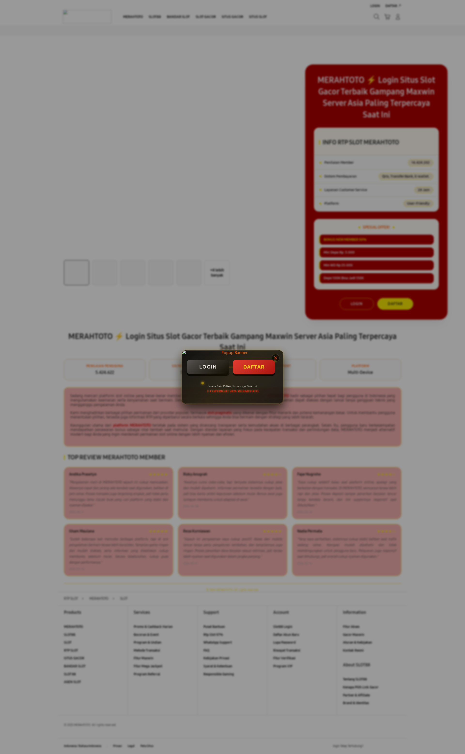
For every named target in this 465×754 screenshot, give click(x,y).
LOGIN (208, 366)
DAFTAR (254, 366)
